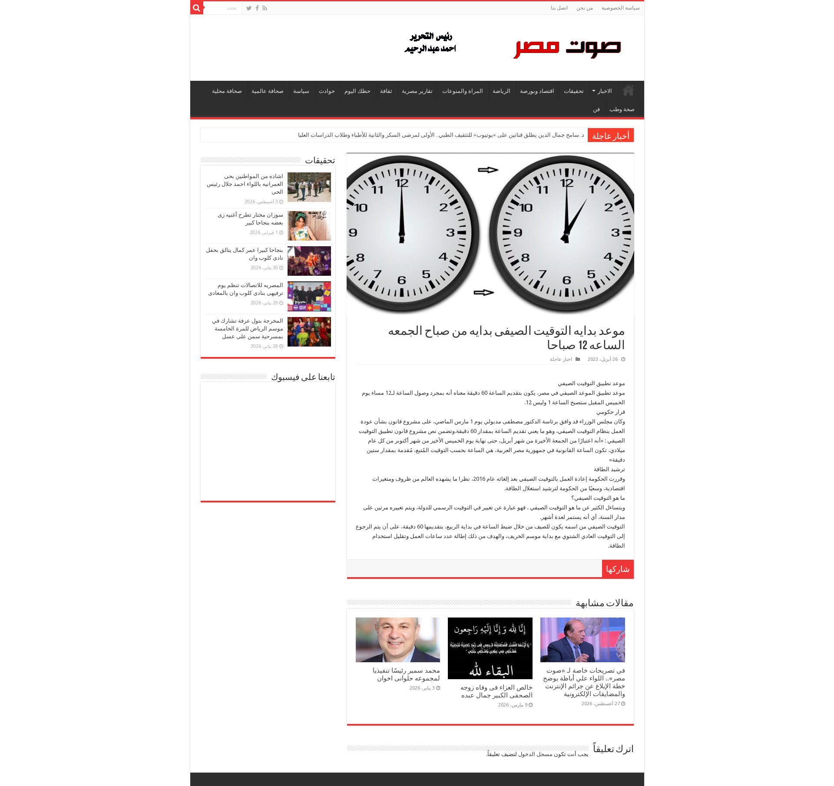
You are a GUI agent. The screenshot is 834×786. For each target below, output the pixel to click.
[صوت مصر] (512, 46)
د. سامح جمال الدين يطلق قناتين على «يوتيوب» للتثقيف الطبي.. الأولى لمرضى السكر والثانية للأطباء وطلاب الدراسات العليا (441, 135)
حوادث (327, 91)
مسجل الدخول (535, 754)
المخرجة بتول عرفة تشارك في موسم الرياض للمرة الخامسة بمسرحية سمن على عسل (247, 328)
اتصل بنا (559, 8)
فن (596, 109)
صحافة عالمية (268, 91)
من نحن (584, 8)
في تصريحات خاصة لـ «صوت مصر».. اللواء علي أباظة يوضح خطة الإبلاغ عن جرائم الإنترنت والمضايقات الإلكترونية (584, 682)
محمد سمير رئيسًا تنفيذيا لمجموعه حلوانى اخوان (406, 674)
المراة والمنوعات (462, 91)
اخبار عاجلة (561, 359)
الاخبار (605, 91)
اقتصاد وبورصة (537, 91)
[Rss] (264, 8)
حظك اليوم (357, 91)
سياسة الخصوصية (621, 8)
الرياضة (501, 91)
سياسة (301, 91)
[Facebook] (257, 8)
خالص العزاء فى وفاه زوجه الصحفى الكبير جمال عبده (496, 691)
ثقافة (386, 91)
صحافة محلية (227, 91)
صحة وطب (622, 109)
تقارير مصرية (417, 91)
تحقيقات (574, 91)
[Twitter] (249, 8)
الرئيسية (628, 90)
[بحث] (196, 7)
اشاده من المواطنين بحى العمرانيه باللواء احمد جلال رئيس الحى (245, 184)
